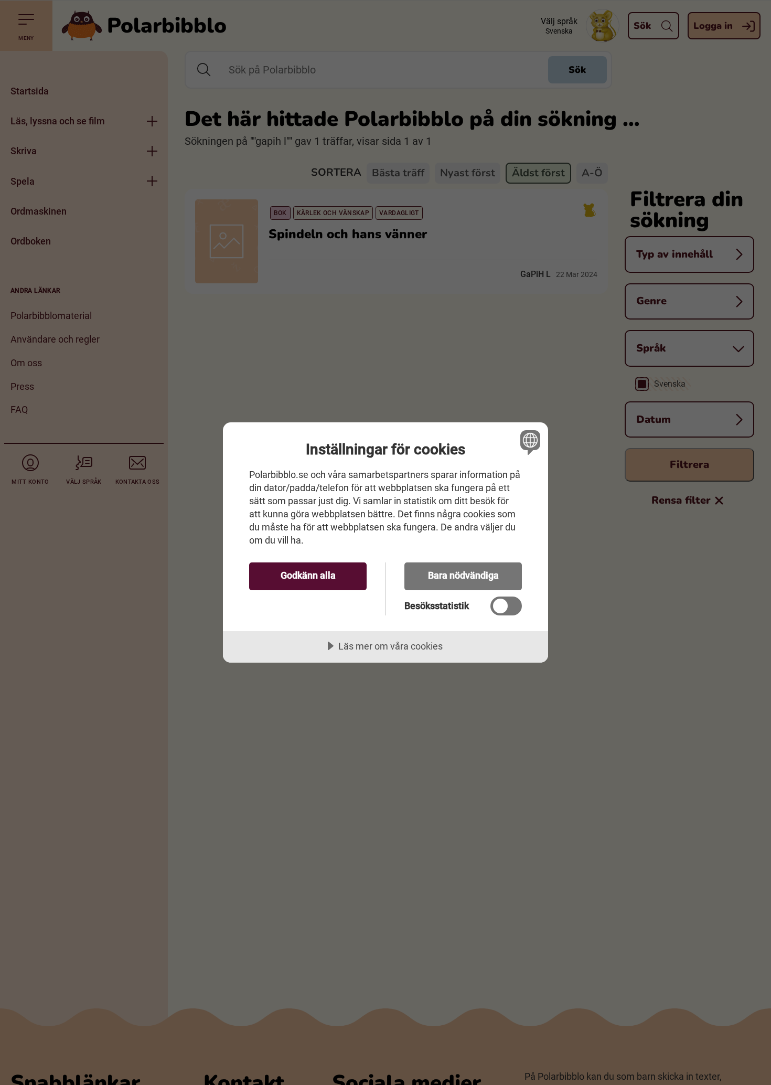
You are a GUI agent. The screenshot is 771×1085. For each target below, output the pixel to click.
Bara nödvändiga (463, 575)
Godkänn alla (308, 575)
